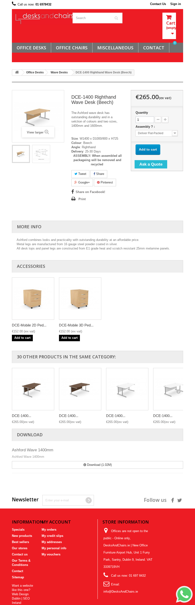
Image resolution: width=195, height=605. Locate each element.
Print (82, 199)
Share (99, 174)
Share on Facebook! (90, 192)
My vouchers (51, 554)
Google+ (83, 182)
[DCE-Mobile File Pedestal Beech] (33, 298)
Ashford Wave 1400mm (32, 450)
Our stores (19, 548)
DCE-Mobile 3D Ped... (76, 325)
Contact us (20, 554)
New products (22, 536)
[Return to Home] (16, 73)
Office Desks (31, 48)
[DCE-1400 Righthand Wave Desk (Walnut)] (80, 389)
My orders (49, 529)
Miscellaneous (115, 48)
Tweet (81, 174)
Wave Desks (59, 72)
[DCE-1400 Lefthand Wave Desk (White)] (127, 389)
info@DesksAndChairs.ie (120, 591)
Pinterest (106, 182)
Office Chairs (72, 48)
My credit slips (52, 536)
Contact (17, 571)
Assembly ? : (146, 126)
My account (56, 522)
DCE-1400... (21, 416)
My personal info (54, 548)
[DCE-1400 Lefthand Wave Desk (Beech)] (21, 154)
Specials (18, 529)
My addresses (52, 542)
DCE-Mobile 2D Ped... (29, 325)
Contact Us (158, 4)
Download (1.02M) (99, 465)
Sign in (175, 4)
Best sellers (20, 542)
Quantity (142, 112)
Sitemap (18, 577)
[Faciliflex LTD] (40, 19)
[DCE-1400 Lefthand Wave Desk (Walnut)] (33, 389)
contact (153, 48)
